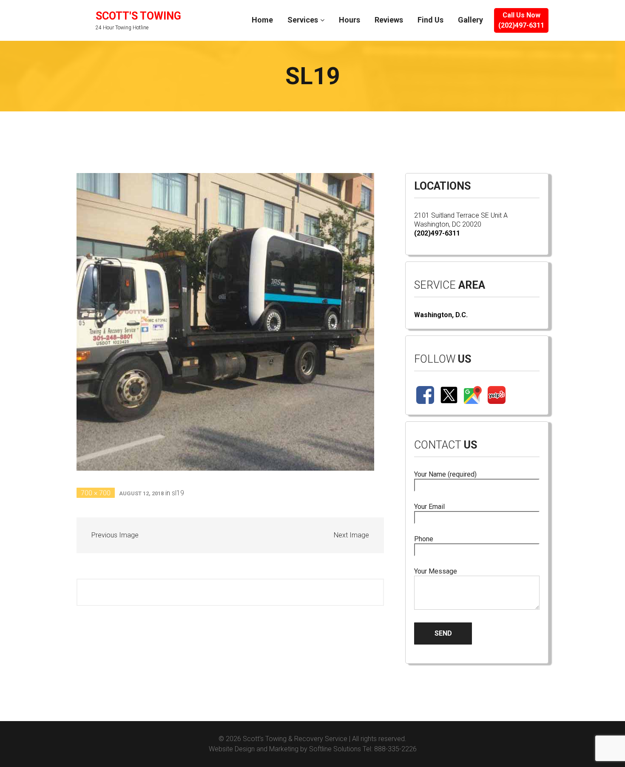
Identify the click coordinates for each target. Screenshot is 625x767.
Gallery (470, 19)
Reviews (389, 19)
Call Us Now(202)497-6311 (521, 20)
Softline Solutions (335, 749)
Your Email (429, 507)
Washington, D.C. (441, 315)
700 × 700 (96, 493)
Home (262, 19)
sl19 (178, 493)
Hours (349, 19)
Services (302, 19)
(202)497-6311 (437, 233)
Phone (423, 539)
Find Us (430, 19)
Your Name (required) (445, 474)
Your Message (435, 571)
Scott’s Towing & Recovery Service (295, 739)
